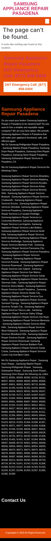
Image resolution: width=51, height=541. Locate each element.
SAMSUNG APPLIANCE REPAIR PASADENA (25, 8)
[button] (47, 21)
